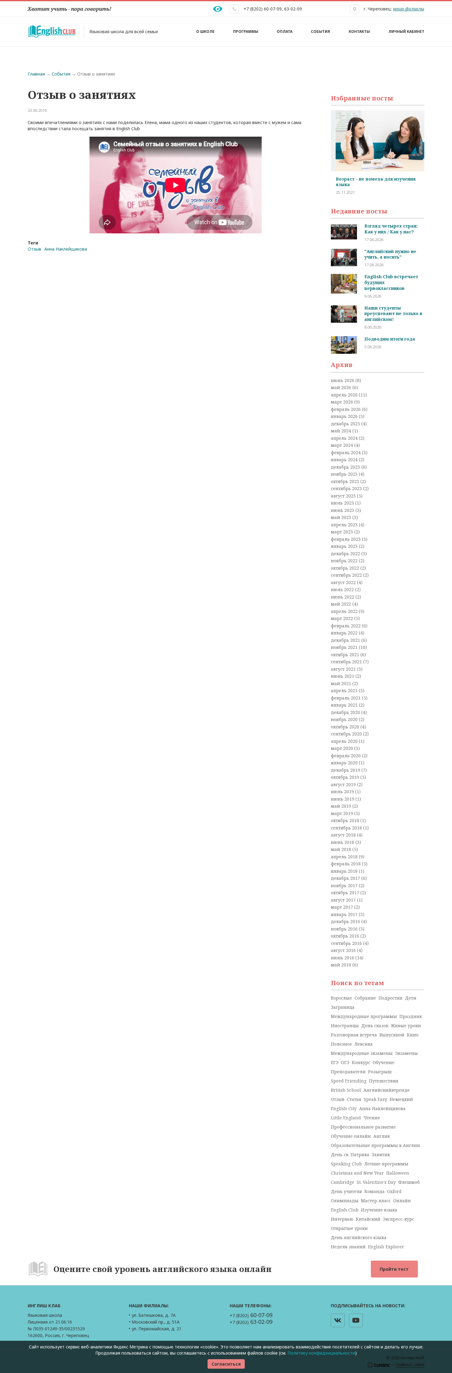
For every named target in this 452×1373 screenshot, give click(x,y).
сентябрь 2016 (347, 943)
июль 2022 (343, 589)
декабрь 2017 (346, 878)
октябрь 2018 (345, 820)
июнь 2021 (343, 676)
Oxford (394, 1191)
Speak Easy (375, 1099)
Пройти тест (394, 1269)
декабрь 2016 (346, 921)
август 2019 (344, 784)
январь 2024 (345, 459)
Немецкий (401, 1099)
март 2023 (342, 532)
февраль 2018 (346, 864)
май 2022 (341, 604)
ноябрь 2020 (345, 719)
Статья (354, 1099)
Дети (410, 998)
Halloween (397, 1173)
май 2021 (341, 683)
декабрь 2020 (346, 712)
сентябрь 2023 (347, 488)
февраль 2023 (346, 539)
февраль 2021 (346, 698)
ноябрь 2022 (345, 561)
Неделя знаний (348, 1247)
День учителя (346, 1191)
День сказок (374, 1025)
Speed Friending (349, 1081)
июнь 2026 (343, 380)
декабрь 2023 (346, 467)
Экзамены (406, 1053)
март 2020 (342, 748)
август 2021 (344, 669)
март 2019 (342, 813)
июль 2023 (343, 503)
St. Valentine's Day (376, 1182)
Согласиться (226, 1364)
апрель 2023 (345, 525)
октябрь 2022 (345, 568)
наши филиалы (408, 9)
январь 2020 (345, 763)
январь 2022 (345, 633)
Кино (412, 1035)
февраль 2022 (346, 626)
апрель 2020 (345, 741)
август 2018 (344, 835)
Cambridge (342, 1182)
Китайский (368, 1219)
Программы (245, 31)
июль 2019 (343, 791)
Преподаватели (348, 1072)
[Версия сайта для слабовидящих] (217, 9)
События (320, 31)
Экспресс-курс (398, 1219)
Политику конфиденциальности (321, 1353)
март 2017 (342, 907)
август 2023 (344, 496)
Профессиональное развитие (363, 1127)
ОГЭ (345, 1062)
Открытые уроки (349, 1228)
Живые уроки (406, 1025)
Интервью (342, 1219)
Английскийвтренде (386, 1090)
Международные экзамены (362, 1053)
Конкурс (361, 1062)
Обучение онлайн (351, 1136)
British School (346, 1090)
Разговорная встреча (354, 1035)
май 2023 (341, 517)
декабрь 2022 (346, 553)
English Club (345, 1210)
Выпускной (391, 1035)
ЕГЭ (335, 1062)
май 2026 (341, 387)
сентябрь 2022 (347, 575)
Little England (346, 1118)
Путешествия (383, 1081)
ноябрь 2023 (345, 474)
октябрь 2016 (345, 936)
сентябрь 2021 (347, 662)
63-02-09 (293, 9)
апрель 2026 (345, 395)
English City (344, 1108)
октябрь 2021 (345, 654)
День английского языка (359, 1237)
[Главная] (52, 31)
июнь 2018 (343, 842)
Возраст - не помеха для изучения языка (371, 182)
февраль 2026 (346, 409)
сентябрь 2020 (347, 734)
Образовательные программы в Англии (375, 1145)
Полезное (341, 1044)
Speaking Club (346, 1164)
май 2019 (341, 806)
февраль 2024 (346, 452)
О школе (205, 31)
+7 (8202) (251, 1315)
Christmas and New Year (357, 1173)
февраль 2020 (346, 756)
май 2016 (341, 965)
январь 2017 (345, 914)
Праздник (410, 1016)
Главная (36, 74)
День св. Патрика (350, 1154)
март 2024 (342, 445)
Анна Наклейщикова (65, 249)
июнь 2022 (343, 597)
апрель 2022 (345, 611)
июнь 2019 (343, 799)
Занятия (381, 1154)
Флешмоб (409, 1182)
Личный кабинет (406, 31)
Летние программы (386, 1164)
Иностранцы (345, 1025)
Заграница (343, 1007)
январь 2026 (345, 416)
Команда (374, 1191)
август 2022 (344, 582)
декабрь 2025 (346, 424)
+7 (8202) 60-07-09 (263, 9)
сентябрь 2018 (347, 828)
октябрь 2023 (345, 481)
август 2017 (344, 900)
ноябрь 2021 (345, 647)
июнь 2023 (343, 510)
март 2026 (342, 402)
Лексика (364, 1044)
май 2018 (341, 849)
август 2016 (344, 950)
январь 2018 (345, 871)
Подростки (390, 998)
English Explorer (386, 1247)
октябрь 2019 (345, 777)
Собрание (365, 998)
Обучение (384, 1062)
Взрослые (341, 998)
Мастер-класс (376, 1200)
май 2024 (341, 431)
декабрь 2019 (346, 770)
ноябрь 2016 (345, 929)
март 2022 (342, 618)
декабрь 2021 (346, 640)
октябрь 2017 (345, 892)
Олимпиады (345, 1200)
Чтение (371, 1118)
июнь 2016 (343, 958)
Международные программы (364, 1016)
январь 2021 (345, 705)
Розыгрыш (380, 1072)
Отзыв (34, 249)
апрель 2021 (345, 690)
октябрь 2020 (345, 727)
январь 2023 (345, 546)
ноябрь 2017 (345, 885)
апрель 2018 (345, 857)
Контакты (359, 31)
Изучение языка (379, 1210)
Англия (381, 1136)
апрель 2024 (345, 438)
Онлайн (402, 1200)
